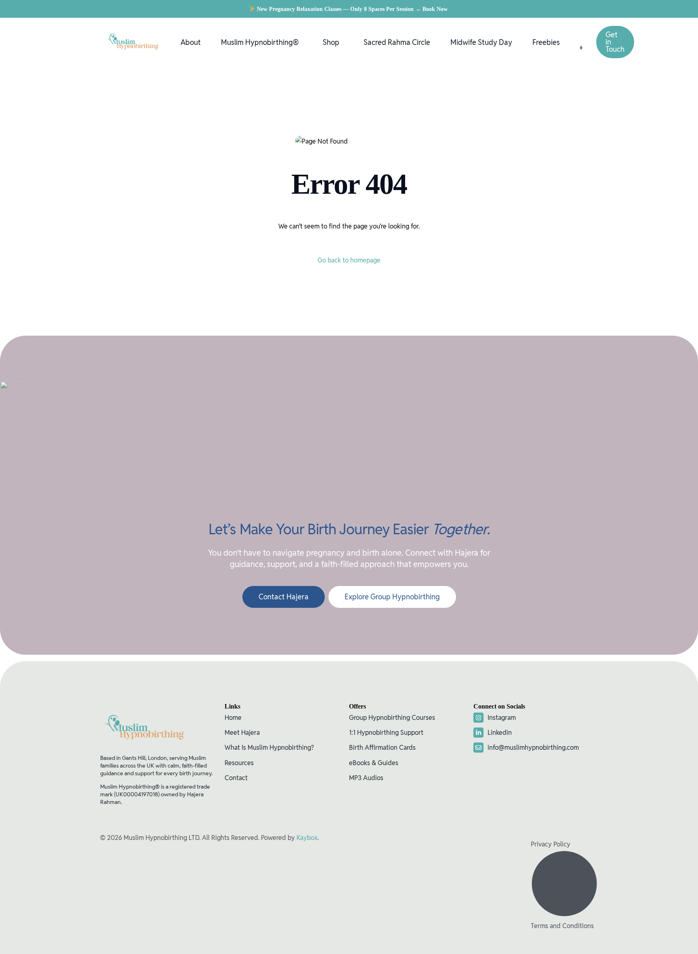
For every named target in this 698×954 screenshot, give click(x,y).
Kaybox (306, 837)
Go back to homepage (349, 260)
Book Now (436, 9)
